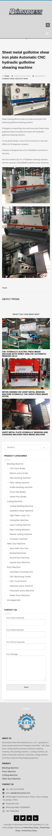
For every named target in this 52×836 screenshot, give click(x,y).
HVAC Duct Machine (16, 543)
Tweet (4, 287)
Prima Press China (30, 827)
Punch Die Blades (18, 492)
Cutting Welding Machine (21, 506)
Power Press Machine (20, 595)
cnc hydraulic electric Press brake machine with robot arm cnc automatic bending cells (24, 353)
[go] (44, 448)
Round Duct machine (19, 557)
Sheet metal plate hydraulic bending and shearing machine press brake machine (25, 433)
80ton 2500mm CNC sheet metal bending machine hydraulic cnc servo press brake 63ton (25, 394)
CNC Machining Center (20, 576)
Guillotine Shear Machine (21, 510)
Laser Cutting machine (20, 525)
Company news (8, 79)
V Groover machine (18, 539)
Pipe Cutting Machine (20, 529)
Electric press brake (19, 473)
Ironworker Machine (19, 520)
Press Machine (14, 567)
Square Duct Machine (20, 562)
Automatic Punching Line (21, 571)
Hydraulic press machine (21, 586)
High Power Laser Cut (20, 515)
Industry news (21, 79)
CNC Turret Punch (18, 581)
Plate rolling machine (19, 482)
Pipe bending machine (20, 478)
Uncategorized (13, 600)
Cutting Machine (14, 501)
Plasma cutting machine (21, 534)
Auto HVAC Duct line (19, 548)
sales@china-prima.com (20, 793)
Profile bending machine (21, 487)
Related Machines (18, 553)
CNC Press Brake (17, 468)
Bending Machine (15, 463)
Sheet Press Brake (18, 496)
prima (6, 76)
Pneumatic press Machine (22, 590)
